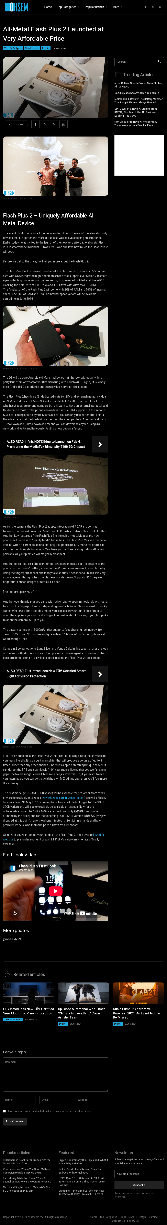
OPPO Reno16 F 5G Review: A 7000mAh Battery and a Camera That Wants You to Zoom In (82, 1181)
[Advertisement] (139, 155)
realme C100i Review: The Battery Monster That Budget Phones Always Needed (138, 100)
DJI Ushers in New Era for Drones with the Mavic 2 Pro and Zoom (27, 1161)
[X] (160, 7)
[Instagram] (153, 7)
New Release (32, 48)
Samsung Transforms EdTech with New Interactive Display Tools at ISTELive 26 (81, 1192)
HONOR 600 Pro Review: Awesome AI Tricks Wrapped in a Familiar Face (135, 123)
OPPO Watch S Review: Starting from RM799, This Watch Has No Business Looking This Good (135, 112)
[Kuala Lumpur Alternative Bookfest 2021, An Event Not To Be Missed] (138, 993)
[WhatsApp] (63, 124)
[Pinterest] (54, 124)
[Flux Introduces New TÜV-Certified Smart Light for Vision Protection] (28, 993)
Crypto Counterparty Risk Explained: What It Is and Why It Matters (83, 1161)
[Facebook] (146, 7)
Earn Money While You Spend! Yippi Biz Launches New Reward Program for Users (27, 1179)
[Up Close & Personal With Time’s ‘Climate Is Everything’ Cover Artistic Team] (83, 993)
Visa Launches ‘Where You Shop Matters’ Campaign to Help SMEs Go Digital (26, 1171)
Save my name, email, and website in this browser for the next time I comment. (49, 1111)
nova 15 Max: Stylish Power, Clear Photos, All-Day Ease (138, 85)
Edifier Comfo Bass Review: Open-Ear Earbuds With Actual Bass (80, 1171)
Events (45, 48)
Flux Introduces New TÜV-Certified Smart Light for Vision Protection (28, 1011)
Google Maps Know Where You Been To (136, 93)
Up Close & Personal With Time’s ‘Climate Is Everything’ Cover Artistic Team (81, 1013)
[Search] (159, 61)
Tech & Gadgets (13, 48)
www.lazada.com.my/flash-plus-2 (64, 798)
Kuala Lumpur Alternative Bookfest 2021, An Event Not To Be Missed (136, 1013)
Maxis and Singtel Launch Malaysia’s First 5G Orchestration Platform (27, 1189)
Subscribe (139, 1185)
